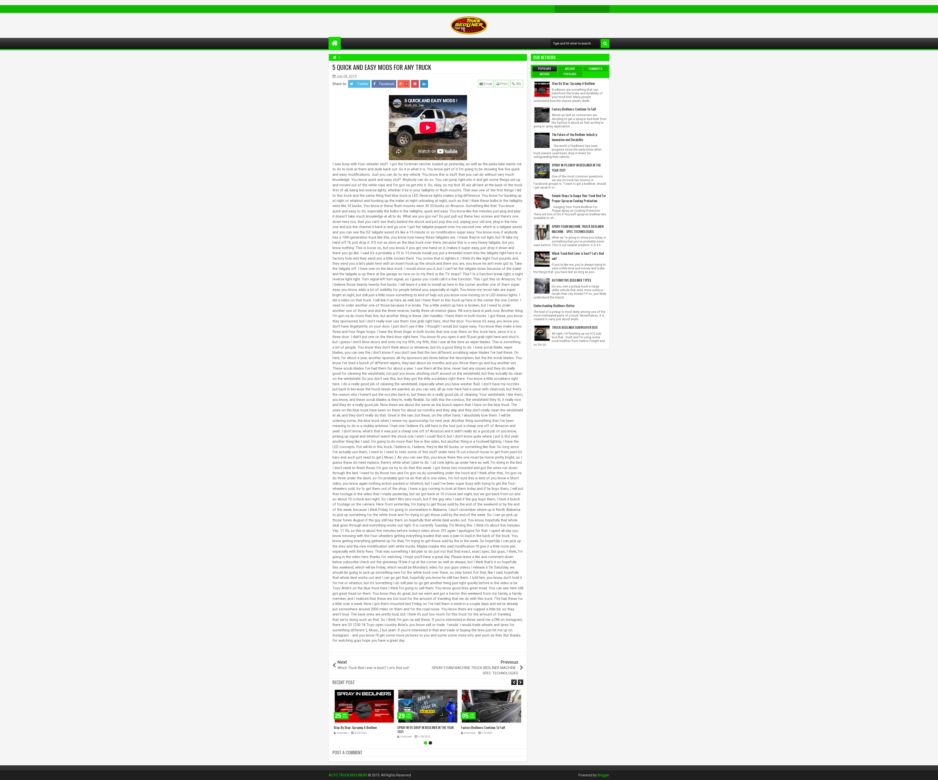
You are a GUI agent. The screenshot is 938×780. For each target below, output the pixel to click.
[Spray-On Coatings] (559, 9)
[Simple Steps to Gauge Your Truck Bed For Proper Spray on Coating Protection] (542, 201)
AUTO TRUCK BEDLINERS (348, 775)
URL (518, 84)
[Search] (605, 43)
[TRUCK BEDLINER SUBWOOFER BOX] (542, 333)
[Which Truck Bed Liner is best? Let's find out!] (542, 259)
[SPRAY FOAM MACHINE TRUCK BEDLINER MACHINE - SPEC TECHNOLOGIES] (542, 232)
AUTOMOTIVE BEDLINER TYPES (571, 280)
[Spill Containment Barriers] (574, 9)
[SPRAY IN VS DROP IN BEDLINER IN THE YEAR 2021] (542, 171)
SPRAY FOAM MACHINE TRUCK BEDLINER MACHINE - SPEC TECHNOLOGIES (578, 229)
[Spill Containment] (582, 9)
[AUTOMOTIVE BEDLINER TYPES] (542, 286)
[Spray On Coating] (566, 9)
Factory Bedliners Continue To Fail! (483, 727)
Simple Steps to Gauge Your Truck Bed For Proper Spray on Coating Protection (579, 198)
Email (487, 84)
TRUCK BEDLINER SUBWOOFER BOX (575, 327)
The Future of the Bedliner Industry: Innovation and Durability (574, 137)
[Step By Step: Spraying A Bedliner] (542, 89)
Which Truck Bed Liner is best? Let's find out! (578, 256)
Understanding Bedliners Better (554, 305)
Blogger (603, 775)
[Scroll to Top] (931, 773)
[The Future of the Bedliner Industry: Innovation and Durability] (542, 140)
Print (504, 84)
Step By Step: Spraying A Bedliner (355, 727)
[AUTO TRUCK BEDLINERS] (335, 43)
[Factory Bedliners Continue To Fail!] (542, 114)
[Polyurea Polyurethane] (598, 9)
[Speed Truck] (590, 9)
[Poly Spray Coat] (605, 9)
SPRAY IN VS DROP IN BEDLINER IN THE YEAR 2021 (425, 729)
